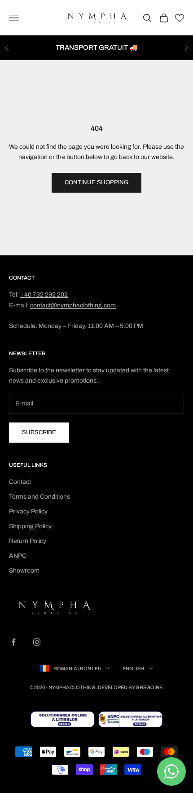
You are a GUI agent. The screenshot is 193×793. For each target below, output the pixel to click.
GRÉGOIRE (149, 687)
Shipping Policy (30, 526)
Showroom (24, 570)
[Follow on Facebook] (13, 642)
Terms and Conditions (39, 496)
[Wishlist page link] (179, 17)
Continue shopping (96, 182)
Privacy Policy (28, 511)
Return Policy (27, 541)
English (133, 668)
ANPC (17, 555)
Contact (20, 481)
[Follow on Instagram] (36, 642)
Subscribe (39, 432)
